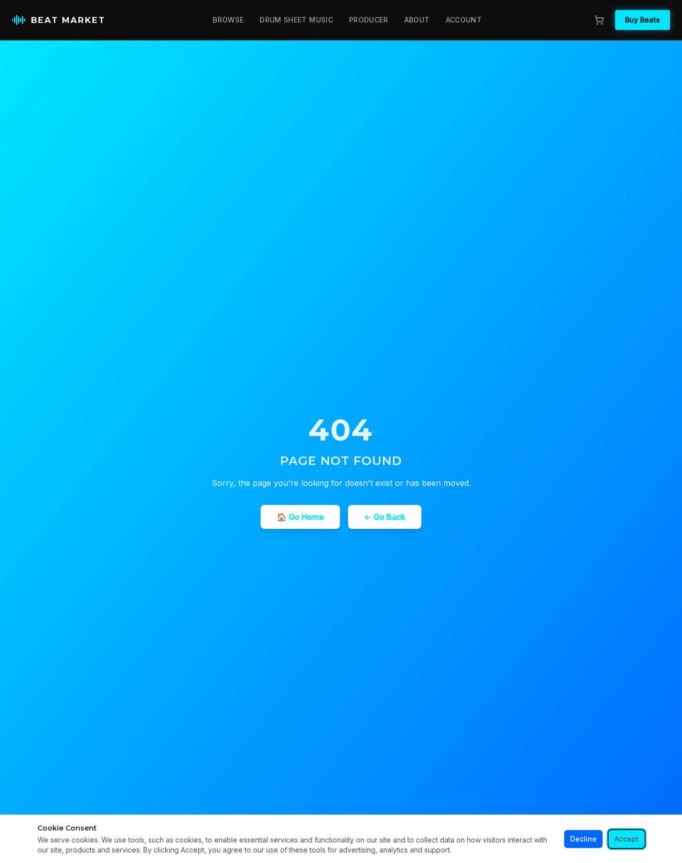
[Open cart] (599, 20)
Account (464, 19)
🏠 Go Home (300, 517)
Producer (368, 19)
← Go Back (384, 517)
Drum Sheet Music (296, 19)
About (417, 19)
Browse (228, 19)
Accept (627, 839)
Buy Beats (642, 19)
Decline (583, 839)
